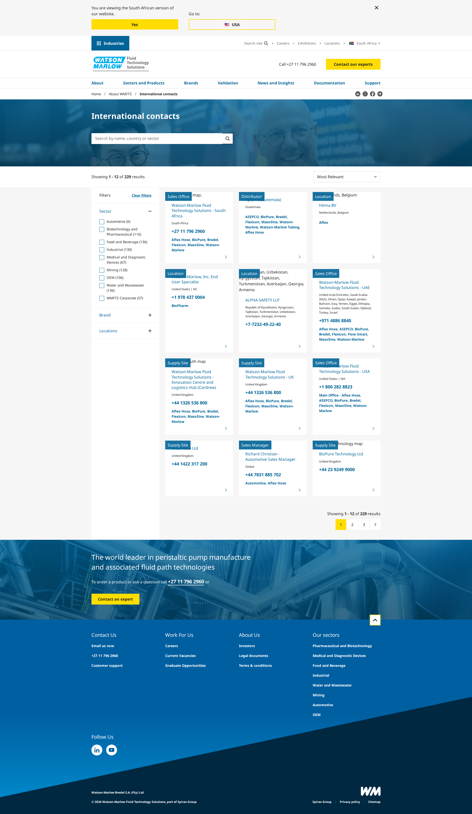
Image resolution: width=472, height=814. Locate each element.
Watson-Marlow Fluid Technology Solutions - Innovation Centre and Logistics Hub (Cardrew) (194, 379)
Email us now (102, 645)
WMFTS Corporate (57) (125, 298)
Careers (283, 43)
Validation (228, 83)
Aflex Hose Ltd (185, 448)
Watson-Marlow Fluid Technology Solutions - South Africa (199, 211)
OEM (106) (115, 277)
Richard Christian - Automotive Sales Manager (270, 456)
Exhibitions (307, 43)
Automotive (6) (118, 221)
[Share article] (357, 93)
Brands (191, 83)
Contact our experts (353, 64)
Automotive (323, 704)
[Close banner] (377, 7)
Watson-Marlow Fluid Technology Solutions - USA (344, 368)
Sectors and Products (143, 83)
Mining (318, 695)
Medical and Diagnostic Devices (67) (126, 260)
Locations (332, 43)
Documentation (329, 83)
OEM (317, 714)
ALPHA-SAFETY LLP (262, 300)
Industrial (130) (119, 249)
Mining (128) (117, 270)
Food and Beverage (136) (127, 241)
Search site (253, 43)
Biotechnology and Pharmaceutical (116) (124, 232)
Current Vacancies (180, 655)
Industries (114, 43)
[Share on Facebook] (372, 93)
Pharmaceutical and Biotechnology (342, 645)
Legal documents (253, 655)
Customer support (107, 665)
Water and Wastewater (332, 685)
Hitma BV (327, 205)
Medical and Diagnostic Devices (339, 655)
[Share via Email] (380, 93)
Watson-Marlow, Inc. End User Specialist (195, 279)
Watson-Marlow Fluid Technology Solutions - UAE (344, 285)
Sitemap (374, 802)
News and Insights (276, 83)
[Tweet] (365, 93)
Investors (247, 645)
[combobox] (156, 138)
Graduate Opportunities (185, 665)
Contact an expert (115, 599)
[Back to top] (375, 620)
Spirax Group (322, 802)
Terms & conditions (255, 665)
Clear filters (141, 195)
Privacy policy (350, 802)
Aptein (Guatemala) (263, 199)
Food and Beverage (329, 665)
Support (373, 83)
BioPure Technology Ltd (341, 454)
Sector (105, 211)
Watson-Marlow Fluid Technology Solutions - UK (269, 374)
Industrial (321, 675)
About (97, 83)
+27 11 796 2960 (186, 581)
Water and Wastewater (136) (125, 288)
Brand (105, 315)
